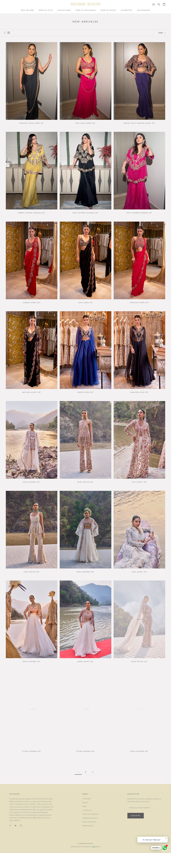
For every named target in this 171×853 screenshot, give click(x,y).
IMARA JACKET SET (85, 661)
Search (85, 802)
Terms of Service (89, 822)
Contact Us (87, 810)
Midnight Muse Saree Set (31, 123)
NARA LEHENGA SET (85, 572)
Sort (161, 33)
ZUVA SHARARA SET (31, 482)
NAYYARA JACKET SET (31, 392)
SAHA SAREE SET (85, 303)
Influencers (143, 10)
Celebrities (126, 10)
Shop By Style (46, 10)
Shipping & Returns (90, 818)
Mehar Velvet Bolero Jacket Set (139, 123)
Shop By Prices (108, 10)
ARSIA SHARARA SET (139, 751)
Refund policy (88, 826)
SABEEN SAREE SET (31, 303)
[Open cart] (164, 4)
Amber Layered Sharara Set (31, 213)
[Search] (159, 4)
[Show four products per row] (9, 33)
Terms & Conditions (90, 814)
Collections (64, 10)
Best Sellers (27, 10)
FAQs (84, 806)
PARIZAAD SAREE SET (139, 303)
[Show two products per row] (5, 33)
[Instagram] (21, 825)
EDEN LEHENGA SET (31, 661)
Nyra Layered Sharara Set (86, 213)
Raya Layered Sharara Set (139, 213)
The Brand (86, 799)
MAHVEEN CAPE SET (139, 392)
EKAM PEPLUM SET (139, 661)
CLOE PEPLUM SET (32, 572)
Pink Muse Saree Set (85, 123)
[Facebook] (10, 825)
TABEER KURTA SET (85, 392)
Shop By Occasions (86, 10)
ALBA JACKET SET (139, 572)
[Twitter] (15, 825)
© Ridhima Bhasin (85, 843)
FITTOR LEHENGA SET (31, 751)
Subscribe (135, 816)
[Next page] (92, 772)
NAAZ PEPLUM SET (85, 482)
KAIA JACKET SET (139, 482)
